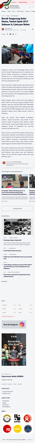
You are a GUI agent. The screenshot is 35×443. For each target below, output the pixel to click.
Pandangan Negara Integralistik (12, 240)
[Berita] (13, 11)
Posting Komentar (17, 208)
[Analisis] (16, 237)
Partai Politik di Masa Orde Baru (12, 250)
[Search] (32, 7)
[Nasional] (27, 11)
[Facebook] (4, 384)
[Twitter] (15, 384)
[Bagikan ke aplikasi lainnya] (16, 34)
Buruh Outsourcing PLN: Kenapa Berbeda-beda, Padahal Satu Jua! (17, 275)
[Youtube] (20, 384)
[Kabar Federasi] (20, 11)
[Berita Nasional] (15, 272)
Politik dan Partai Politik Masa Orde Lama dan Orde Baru (18, 257)
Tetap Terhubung (23, 2)
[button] (30, 7)
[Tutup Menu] (32, 2)
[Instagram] (9, 384)
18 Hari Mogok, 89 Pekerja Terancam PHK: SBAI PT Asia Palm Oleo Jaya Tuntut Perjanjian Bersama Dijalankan (18, 266)
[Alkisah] (9, 11)
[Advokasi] (4, 11)
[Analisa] (12, 237)
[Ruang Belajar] (12, 248)
